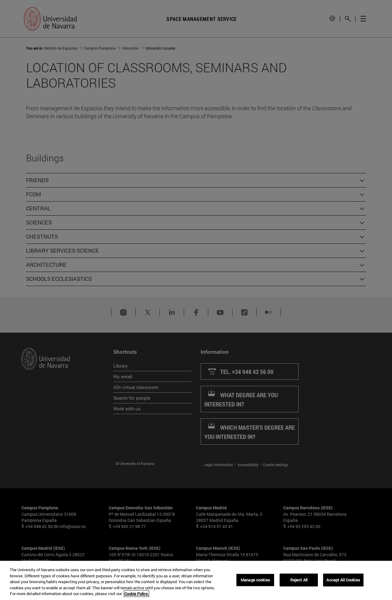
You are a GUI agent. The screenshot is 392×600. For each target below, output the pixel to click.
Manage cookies (255, 580)
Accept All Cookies (343, 580)
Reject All (298, 580)
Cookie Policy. (136, 593)
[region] (196, 580)
